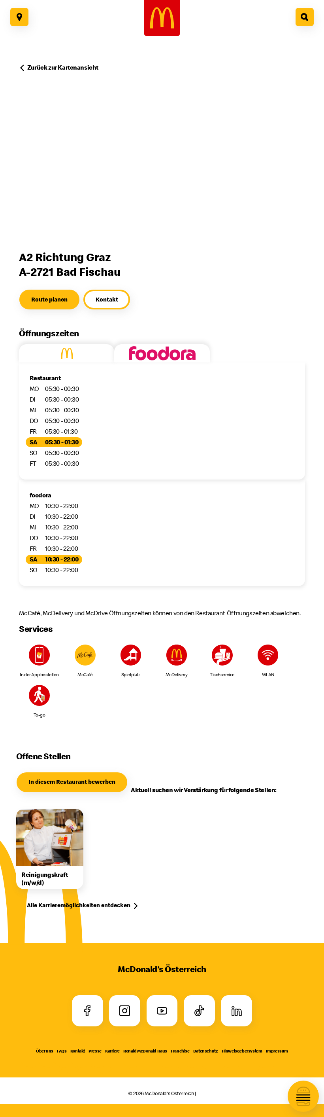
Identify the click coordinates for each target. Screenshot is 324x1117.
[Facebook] (87, 1010)
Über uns (44, 1051)
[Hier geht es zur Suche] (305, 17)
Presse (95, 1051)
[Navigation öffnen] (303, 1096)
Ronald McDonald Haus (145, 1051)
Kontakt (77, 1051)
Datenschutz (205, 1051)
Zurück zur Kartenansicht (62, 67)
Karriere (112, 1051)
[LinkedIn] (237, 1010)
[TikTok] (199, 1010)
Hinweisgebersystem (242, 1051)
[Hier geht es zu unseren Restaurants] (19, 17)
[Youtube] (162, 1010)
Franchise (180, 1051)
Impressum (277, 1051)
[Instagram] (125, 1010)
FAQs (61, 1051)
